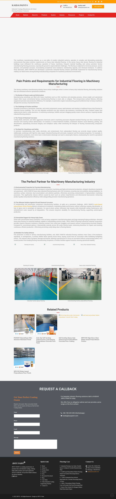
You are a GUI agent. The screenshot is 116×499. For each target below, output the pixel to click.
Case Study (45, 479)
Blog (43, 478)
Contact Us (91, 15)
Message (16, 437)
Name (16, 412)
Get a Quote (98, 6)
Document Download (47, 476)
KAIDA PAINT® (20, 5)
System (53, 15)
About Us (35, 15)
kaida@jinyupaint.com (83, 7)
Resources (71, 15)
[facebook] (93, 1)
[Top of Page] (112, 495)
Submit (17, 452)
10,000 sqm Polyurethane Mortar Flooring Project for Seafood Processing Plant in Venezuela (71, 473)
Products (44, 15)
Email (16, 429)
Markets (25, 15)
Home (17, 15)
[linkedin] (101, 1)
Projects (81, 15)
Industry (61, 15)
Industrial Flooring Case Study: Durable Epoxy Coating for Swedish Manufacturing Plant (70, 467)
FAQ (43, 474)
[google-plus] (98, 1)
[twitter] (96, 1)
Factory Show (45, 470)
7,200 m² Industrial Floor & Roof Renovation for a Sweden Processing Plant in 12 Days (71, 479)
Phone (15, 420)
